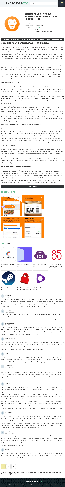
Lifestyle (38, 27)
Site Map (19, 484)
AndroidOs (17, 3)
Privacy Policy (27, 484)
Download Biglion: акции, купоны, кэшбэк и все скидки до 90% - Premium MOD (32, 40)
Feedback (34, 484)
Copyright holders (44, 484)
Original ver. (32, 187)
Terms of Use (54, 484)
